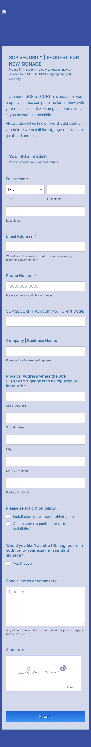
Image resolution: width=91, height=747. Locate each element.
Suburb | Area (15, 427)
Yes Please (22, 563)
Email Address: (21, 236)
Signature (15, 649)
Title (9, 199)
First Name (54, 199)
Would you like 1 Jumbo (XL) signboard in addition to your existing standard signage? (44, 550)
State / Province (17, 470)
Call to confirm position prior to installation (39, 526)
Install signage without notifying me (43, 516)
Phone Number (21, 275)
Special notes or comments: (32, 580)
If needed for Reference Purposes (28, 360)
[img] (43, 669)
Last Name (13, 220)
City (9, 449)
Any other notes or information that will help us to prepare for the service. (44, 632)
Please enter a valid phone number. (29, 295)
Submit (45, 716)
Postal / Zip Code (17, 492)
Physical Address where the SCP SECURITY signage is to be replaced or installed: (41, 381)
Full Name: (17, 179)
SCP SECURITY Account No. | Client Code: (45, 311)
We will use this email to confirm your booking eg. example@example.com (39, 258)
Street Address (16, 405)
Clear (70, 687)
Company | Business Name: (31, 340)
